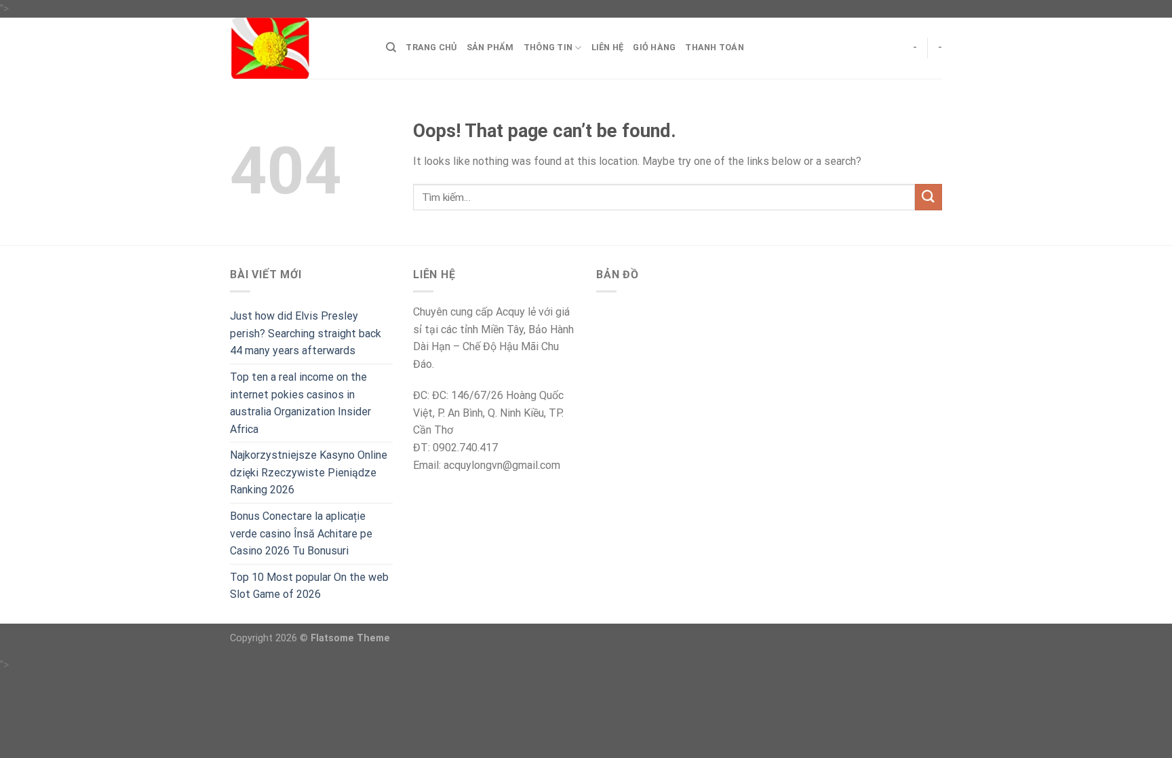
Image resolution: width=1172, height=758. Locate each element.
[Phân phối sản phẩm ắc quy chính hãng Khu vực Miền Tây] (298, 48)
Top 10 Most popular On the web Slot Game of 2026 (309, 586)
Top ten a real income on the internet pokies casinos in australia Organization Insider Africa (300, 403)
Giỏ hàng (654, 47)
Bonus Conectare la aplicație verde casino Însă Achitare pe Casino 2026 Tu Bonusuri (301, 533)
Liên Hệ (607, 47)
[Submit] (928, 197)
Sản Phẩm (490, 47)
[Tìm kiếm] (391, 47)
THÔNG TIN (548, 47)
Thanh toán (714, 47)
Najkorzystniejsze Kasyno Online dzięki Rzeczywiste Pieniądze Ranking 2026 (308, 472)
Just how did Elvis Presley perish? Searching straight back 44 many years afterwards (305, 333)
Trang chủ (431, 47)
